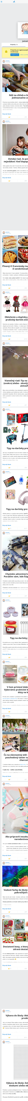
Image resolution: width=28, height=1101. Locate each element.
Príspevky (14, 44)
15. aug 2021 (8, 1011)
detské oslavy (23, 764)
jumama (7, 60)
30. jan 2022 (8, 122)
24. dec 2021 (8, 344)
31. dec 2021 (8, 293)
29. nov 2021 (8, 601)
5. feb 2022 (8, 62)
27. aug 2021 (8, 717)
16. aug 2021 (8, 917)
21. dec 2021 (8, 410)
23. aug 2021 (8, 863)
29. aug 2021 (8, 662)
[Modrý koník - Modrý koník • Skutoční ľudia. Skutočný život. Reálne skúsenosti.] (14, 1)
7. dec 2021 (8, 533)
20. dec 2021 (8, 472)
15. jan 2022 (8, 233)
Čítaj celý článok (6, 114)
